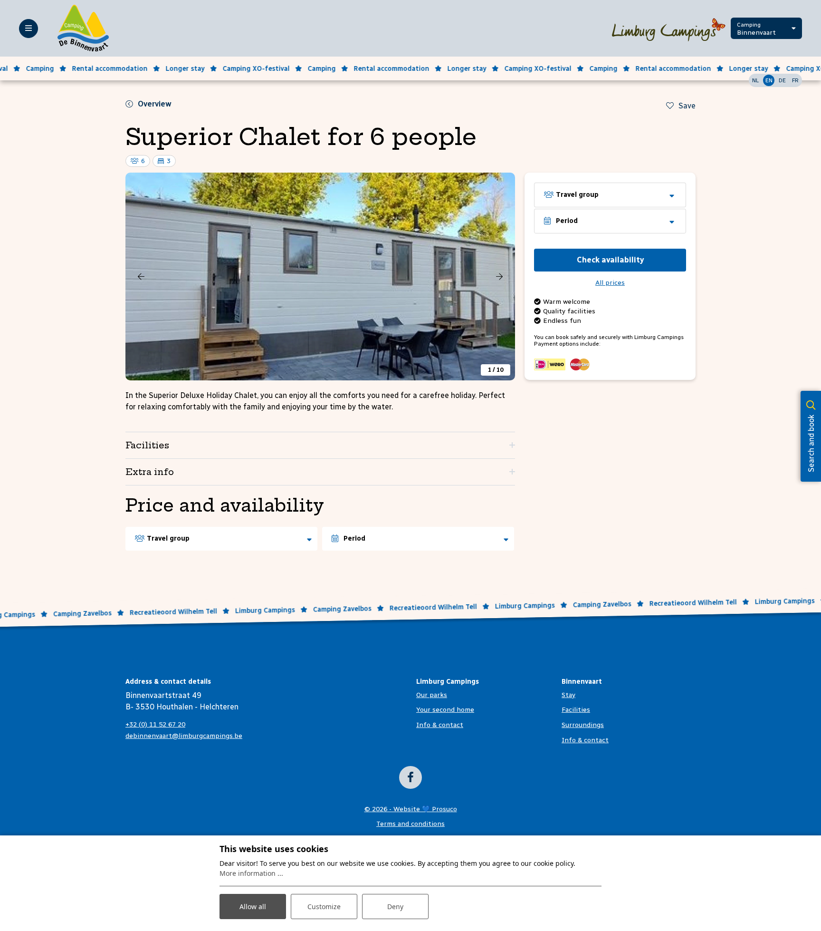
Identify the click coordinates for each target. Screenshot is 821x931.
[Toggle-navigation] (28, 28)
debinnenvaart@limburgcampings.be (183, 736)
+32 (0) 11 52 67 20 (155, 724)
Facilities (576, 710)
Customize (324, 906)
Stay (568, 695)
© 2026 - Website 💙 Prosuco (410, 809)
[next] (499, 276)
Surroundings (583, 725)
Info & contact (439, 725)
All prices (610, 283)
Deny (395, 906)
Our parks (431, 695)
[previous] (141, 276)
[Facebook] (410, 777)
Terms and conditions (410, 824)
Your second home (445, 710)
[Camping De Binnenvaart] (83, 27)
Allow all (252, 906)
